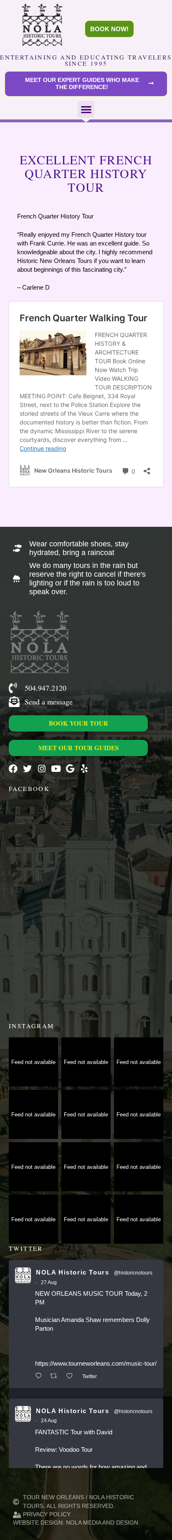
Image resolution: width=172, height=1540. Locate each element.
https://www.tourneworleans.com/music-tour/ (96, 1363)
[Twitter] (27, 768)
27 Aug (49, 1282)
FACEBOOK (29, 788)
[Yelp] (84, 768)
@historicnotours (133, 1273)
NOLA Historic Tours (72, 1272)
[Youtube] (55, 768)
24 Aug (49, 1420)
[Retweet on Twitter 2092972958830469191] (56, 1376)
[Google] (70, 768)
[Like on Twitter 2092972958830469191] (72, 1376)
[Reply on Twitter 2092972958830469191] (40, 1376)
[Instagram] (41, 768)
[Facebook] (13, 768)
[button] (86, 109)
